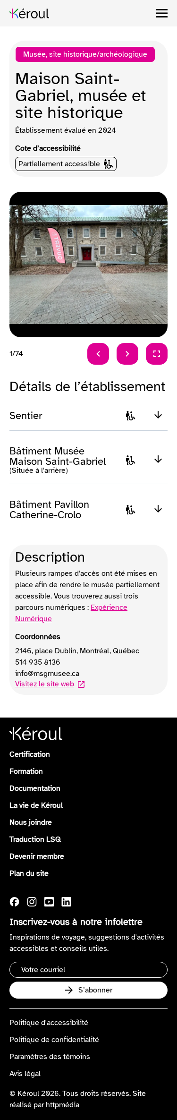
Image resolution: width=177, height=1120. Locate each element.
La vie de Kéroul (36, 805)
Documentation (34, 788)
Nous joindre (30, 822)
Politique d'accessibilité (48, 1022)
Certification (29, 754)
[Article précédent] (98, 354)
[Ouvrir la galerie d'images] (157, 354)
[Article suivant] (127, 354)
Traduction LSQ (35, 839)
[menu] (162, 13)
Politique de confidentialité (54, 1039)
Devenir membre (36, 856)
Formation (26, 771)
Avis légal (25, 1073)
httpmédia (62, 1105)
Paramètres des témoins (49, 1056)
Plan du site (29, 873)
